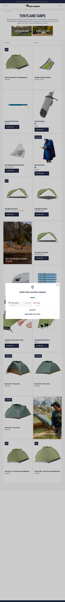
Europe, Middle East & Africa (32, 314)
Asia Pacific (32, 310)
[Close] (57, 285)
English (13, 305)
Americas (32, 297)
